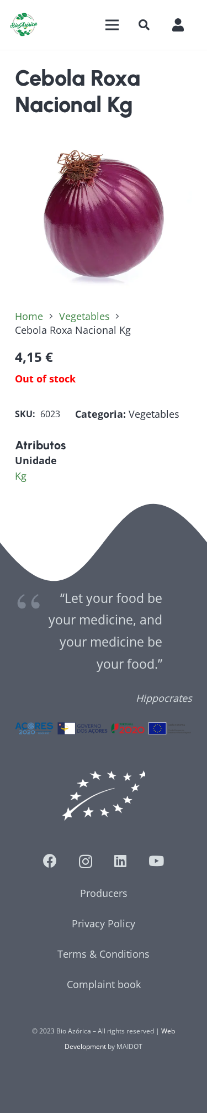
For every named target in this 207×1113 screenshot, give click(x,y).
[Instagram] (85, 861)
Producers (104, 893)
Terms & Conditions (103, 953)
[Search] (144, 25)
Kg (20, 475)
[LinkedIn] (120, 861)
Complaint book (104, 984)
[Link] (24, 25)
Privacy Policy (103, 923)
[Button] (183, 24)
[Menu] (111, 25)
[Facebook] (50, 861)
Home (29, 316)
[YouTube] (156, 861)
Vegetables (84, 316)
